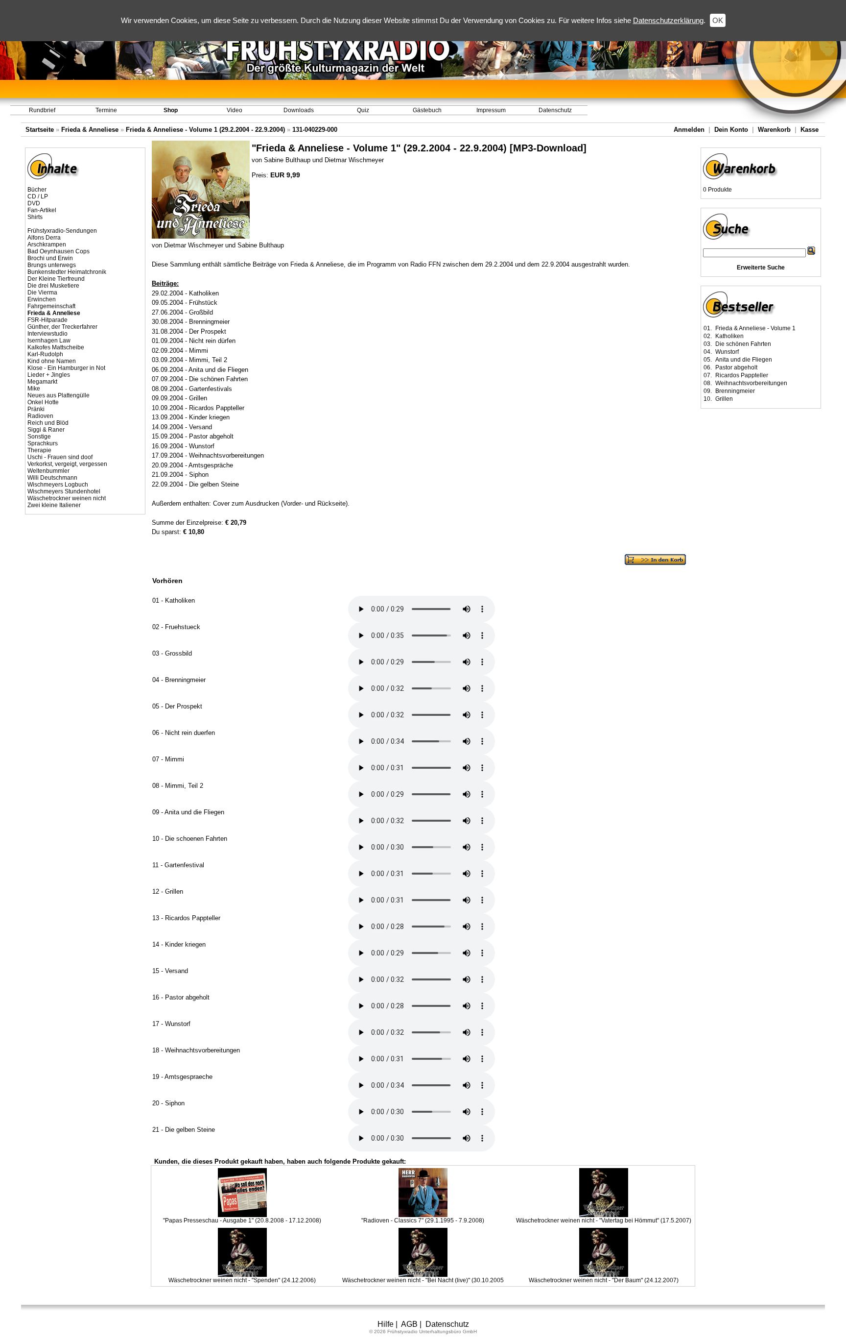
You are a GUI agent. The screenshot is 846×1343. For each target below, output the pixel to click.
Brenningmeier (735, 391)
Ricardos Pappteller (741, 375)
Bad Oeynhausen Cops (58, 251)
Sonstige (39, 436)
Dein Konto (731, 129)
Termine (106, 110)
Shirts (35, 217)
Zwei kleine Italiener (54, 505)
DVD (33, 203)
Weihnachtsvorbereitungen (751, 383)
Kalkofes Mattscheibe (55, 347)
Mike (33, 388)
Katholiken (729, 336)
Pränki (36, 409)
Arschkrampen (46, 244)
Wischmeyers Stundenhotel (63, 491)
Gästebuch (427, 110)
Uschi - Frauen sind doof (60, 457)
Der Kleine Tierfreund (56, 278)
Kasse (809, 129)
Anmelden (689, 129)
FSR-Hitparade (47, 320)
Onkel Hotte (43, 402)
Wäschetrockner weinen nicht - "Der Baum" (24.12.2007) (604, 1280)
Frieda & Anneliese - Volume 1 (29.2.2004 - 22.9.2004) (205, 129)
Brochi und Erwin (50, 258)
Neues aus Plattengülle (58, 395)
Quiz (363, 110)
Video (234, 110)
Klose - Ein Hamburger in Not (66, 368)
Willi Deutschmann (52, 477)
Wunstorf (727, 351)
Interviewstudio (47, 333)
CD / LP (37, 196)
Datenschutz (555, 110)
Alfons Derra (44, 237)
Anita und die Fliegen (743, 359)
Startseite (39, 129)
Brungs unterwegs (51, 265)
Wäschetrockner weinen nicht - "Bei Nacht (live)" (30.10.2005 (423, 1280)
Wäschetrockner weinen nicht (66, 498)
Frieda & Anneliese (89, 129)
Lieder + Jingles (48, 374)
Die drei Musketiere (53, 285)
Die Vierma (42, 292)
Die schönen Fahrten (743, 344)
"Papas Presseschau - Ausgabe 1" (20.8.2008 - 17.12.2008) (242, 1220)
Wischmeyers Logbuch (57, 484)
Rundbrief (42, 110)
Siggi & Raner (46, 429)
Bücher (37, 189)
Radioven (40, 416)
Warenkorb (774, 129)
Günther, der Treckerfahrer (62, 326)
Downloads (298, 110)
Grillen (724, 398)
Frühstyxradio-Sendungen (62, 230)
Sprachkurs (42, 443)
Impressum (491, 110)
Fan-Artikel (41, 210)
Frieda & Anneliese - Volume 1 (755, 328)
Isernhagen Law (48, 340)
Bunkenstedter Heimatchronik (66, 272)
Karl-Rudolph (45, 354)
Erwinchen (41, 299)
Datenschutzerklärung (668, 20)
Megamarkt (42, 381)
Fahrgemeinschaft (51, 306)
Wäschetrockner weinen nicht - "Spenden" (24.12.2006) (242, 1280)
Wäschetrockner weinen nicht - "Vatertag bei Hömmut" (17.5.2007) (603, 1220)
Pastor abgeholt (736, 367)
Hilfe (385, 1324)
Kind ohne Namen (51, 361)
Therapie (39, 450)
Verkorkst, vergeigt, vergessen (67, 464)
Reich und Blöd (48, 422)
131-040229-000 (314, 129)
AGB (409, 1324)
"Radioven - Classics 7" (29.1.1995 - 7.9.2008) (422, 1220)
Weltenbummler (48, 470)
